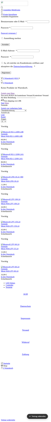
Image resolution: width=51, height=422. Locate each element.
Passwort (5, 27)
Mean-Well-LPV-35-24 (9, 249)
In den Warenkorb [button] (7, 142)
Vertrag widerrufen (8, 420)
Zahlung (25, 354)
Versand (25, 330)
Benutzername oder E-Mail (14, 21)
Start (2, 103)
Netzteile (4, 134)
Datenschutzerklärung (23, 66)
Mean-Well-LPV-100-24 (10, 204)
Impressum (25, 318)
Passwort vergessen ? (9, 33)
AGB (25, 294)
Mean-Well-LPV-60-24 (9, 271)
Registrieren (6, 73)
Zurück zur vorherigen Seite (11, 108)
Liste (3, 115)
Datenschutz (25, 306)
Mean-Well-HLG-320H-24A (12, 159)
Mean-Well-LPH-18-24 (10, 181)
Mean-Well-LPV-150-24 (10, 226)
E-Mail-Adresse (9, 50)
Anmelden (5, 44)
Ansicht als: (5, 113)
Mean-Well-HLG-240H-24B (12, 136)
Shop (7, 103)
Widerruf (25, 342)
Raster (3, 117)
